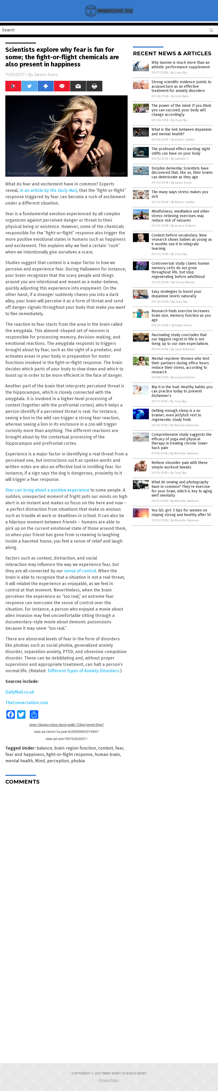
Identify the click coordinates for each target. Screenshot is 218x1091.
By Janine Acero (181, 182)
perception (58, 760)
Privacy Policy (109, 1080)
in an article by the (48, 190)
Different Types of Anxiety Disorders (83, 670)
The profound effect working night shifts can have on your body (181, 151)
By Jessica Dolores (183, 225)
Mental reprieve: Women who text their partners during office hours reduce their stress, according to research (180, 365)
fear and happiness (24, 754)
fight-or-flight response (69, 754)
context (105, 748)
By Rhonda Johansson (184, 425)
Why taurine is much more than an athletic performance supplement (181, 64)
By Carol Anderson (183, 349)
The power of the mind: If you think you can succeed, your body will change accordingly (181, 110)
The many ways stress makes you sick (180, 194)
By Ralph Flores (181, 325)
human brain (107, 754)
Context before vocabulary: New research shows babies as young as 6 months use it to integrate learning (182, 242)
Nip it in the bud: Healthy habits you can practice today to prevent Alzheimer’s (182, 391)
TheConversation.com (26, 702)
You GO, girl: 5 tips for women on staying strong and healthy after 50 (181, 512)
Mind (40, 760)
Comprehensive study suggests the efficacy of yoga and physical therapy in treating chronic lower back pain (182, 441)
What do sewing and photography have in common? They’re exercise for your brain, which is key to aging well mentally (182, 489)
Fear (119, 748)
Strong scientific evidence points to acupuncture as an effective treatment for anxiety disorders (181, 86)
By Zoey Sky (179, 72)
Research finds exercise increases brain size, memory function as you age (181, 315)
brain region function (75, 748)
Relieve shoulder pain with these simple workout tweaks (180, 465)
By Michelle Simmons (184, 453)
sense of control (80, 570)
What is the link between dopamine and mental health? (182, 131)
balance (44, 748)
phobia (78, 760)
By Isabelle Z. (180, 158)
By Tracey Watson (183, 282)
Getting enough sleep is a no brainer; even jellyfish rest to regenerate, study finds (176, 415)
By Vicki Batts (180, 96)
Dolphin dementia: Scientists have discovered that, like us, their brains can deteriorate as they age (182, 173)
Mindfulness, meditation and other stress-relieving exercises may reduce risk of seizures (180, 216)
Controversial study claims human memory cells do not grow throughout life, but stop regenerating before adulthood (180, 270)
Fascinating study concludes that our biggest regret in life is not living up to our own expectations (180, 339)
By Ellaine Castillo (183, 139)
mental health (19, 760)
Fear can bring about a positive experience (47, 490)
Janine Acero (46, 74)
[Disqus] (66, 855)
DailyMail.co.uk (19, 692)
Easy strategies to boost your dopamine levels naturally (177, 293)
